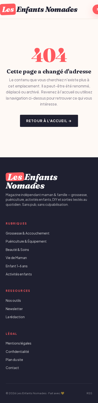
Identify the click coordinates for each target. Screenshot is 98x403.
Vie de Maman (16, 258)
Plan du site (14, 360)
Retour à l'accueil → (49, 121)
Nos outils (13, 300)
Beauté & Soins (17, 250)
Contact (12, 368)
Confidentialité (17, 352)
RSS (89, 393)
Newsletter (14, 309)
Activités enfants (19, 274)
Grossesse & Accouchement (27, 233)
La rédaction (15, 317)
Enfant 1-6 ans (17, 266)
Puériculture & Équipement (26, 241)
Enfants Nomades (39, 9)
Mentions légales (18, 343)
